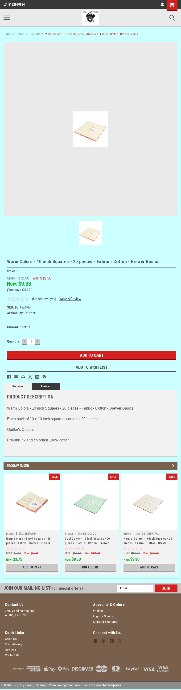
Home (7, 34)
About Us (11, 639)
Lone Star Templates (108, 685)
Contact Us (12, 655)
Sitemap (41, 685)
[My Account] (162, 4)
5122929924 (16, 4)
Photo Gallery (13, 644)
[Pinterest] (44, 377)
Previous (167, 466)
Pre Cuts (34, 34)
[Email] (16, 377)
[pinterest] (103, 641)
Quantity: (13, 341)
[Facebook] (9, 377)
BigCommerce (71, 685)
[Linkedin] (37, 377)
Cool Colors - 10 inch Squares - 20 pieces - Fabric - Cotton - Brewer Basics (87, 541)
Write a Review (70, 299)
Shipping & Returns (105, 621)
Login (96, 616)
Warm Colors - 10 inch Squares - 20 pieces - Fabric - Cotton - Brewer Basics (91, 34)
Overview (17, 386)
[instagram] (112, 641)
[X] (30, 377)
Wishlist (98, 611)
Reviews (46, 386)
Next (174, 466)
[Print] (23, 377)
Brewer (10, 533)
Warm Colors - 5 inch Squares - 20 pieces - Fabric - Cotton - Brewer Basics (28, 541)
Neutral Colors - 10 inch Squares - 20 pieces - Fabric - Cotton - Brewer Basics (147, 541)
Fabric (20, 34)
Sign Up (109, 616)
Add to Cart (32, 567)
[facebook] (95, 641)
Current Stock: (18, 327)
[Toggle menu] (7, 17)
